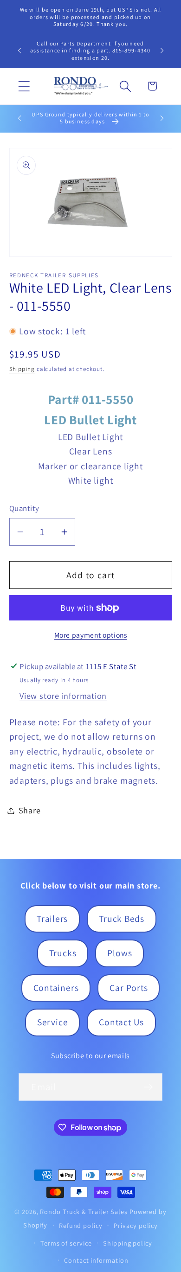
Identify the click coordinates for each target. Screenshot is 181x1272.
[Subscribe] (149, 1087)
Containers (56, 988)
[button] (24, 86)
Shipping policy (127, 1243)
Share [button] (30, 810)
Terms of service (66, 1243)
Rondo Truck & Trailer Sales (84, 1211)
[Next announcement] (162, 50)
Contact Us (121, 1022)
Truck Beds (121, 919)
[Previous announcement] (19, 50)
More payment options (90, 634)
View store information (63, 695)
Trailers (52, 919)
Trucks (63, 953)
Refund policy (81, 1225)
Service (52, 1022)
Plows (119, 953)
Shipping (22, 369)
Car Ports (129, 988)
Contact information (96, 1260)
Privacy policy (136, 1225)
